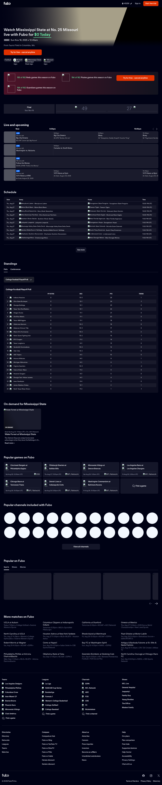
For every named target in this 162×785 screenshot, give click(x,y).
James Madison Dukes (21, 385)
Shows (14, 567)
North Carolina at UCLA (14, 634)
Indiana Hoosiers (19, 297)
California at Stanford (91, 622)
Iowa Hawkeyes (19, 381)
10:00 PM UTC (147, 207)
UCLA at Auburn (11, 622)
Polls (6, 269)
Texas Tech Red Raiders (21, 309)
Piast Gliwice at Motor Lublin (134, 634)
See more (81, 250)
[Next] (156, 129)
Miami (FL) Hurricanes (21, 332)
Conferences (15, 269)
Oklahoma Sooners (20, 324)
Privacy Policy (146, 781)
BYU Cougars (18, 339)
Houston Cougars (19, 374)
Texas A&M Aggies (20, 320)
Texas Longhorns (19, 343)
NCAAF (19, 60)
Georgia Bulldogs (19, 305)
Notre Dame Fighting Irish (22, 335)
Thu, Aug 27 (10, 207)
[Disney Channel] (9, 137)
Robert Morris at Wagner (15, 643)
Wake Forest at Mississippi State (20, 434)
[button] (151, 603)
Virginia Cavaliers (19, 366)
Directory (156, 781)
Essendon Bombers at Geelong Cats (98, 654)
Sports (6, 567)
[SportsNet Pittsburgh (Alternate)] (9, 162)
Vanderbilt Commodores (22, 347)
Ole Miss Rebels (19, 316)
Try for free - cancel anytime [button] (23, 52)
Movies (23, 567)
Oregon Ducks (18, 313)
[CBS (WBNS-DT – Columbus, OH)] (9, 175)
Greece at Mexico (129, 622)
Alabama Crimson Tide (21, 328)
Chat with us (127, 764)
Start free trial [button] (150, 3)
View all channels (81, 547)
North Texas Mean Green (22, 389)
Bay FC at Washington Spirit (94, 643)
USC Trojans (17, 355)
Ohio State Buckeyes (20, 301)
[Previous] (153, 129)
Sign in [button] (137, 3)
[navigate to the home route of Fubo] (7, 3)
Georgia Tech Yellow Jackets (23, 377)
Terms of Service (132, 781)
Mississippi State (34, 60)
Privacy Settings (128, 760)
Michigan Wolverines (21, 362)
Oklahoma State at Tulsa (53, 654)
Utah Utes (17, 351)
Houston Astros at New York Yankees (59, 634)
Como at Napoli (50, 643)
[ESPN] (9, 150)
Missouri (50, 60)
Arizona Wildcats (19, 358)
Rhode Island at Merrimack (94, 634)
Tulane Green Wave (20, 370)
